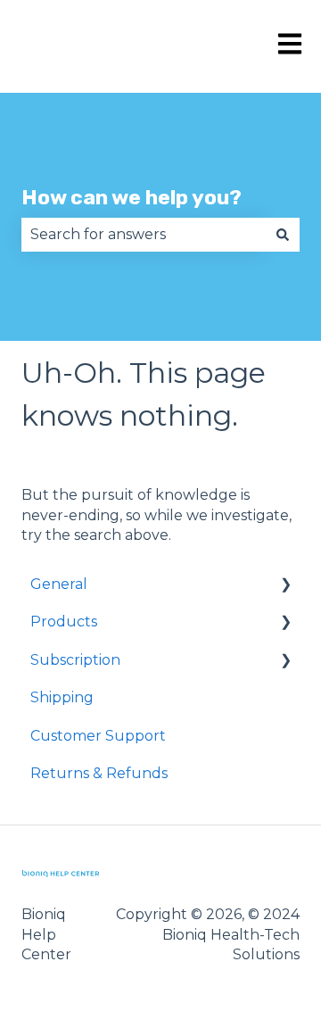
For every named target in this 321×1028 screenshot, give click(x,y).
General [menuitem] (58, 584)
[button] (285, 586)
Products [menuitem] (63, 621)
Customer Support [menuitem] (98, 735)
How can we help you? (131, 197)
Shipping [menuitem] (62, 697)
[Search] (283, 235)
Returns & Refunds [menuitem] (99, 773)
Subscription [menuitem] (75, 659)
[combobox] (143, 235)
